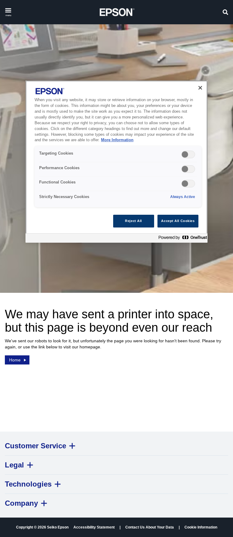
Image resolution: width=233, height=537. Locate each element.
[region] (116, 161)
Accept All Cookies (177, 221)
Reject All (133, 221)
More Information (117, 140)
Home (15, 359)
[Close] (200, 87)
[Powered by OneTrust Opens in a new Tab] (181, 239)
